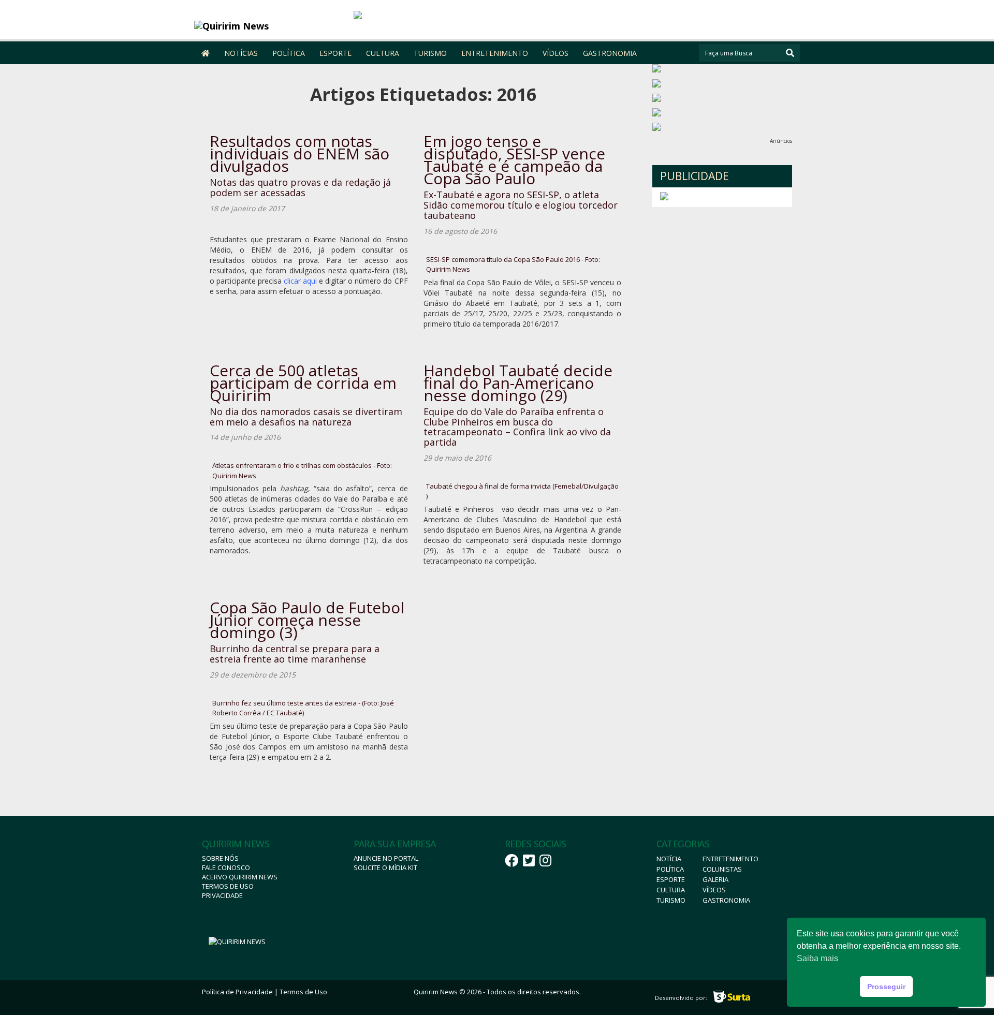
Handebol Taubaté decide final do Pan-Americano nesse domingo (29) (517, 383)
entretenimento (730, 858)
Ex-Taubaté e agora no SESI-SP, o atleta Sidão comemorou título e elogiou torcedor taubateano (520, 205)
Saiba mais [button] (817, 958)
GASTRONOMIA (610, 53)
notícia (668, 858)
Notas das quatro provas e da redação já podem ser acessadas (300, 187)
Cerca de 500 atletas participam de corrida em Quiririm (303, 383)
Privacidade (222, 895)
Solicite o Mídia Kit (385, 867)
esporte (670, 879)
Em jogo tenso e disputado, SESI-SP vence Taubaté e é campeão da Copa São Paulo (514, 159)
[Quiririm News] (270, 26)
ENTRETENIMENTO (494, 53)
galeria (715, 879)
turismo (670, 900)
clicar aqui (300, 281)
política (670, 869)
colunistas (722, 869)
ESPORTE (335, 53)
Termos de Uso (228, 886)
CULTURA (382, 53)
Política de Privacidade (237, 991)
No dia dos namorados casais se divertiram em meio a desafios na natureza (306, 416)
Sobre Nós (220, 858)
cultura (670, 889)
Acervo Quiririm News (239, 876)
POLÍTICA (288, 53)
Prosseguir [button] (886, 986)
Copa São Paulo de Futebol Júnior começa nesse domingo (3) (307, 620)
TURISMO (430, 53)
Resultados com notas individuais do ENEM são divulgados (299, 153)
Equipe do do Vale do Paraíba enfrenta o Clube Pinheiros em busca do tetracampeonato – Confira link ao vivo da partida (517, 426)
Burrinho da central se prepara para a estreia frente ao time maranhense (294, 653)
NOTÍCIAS (241, 53)
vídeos (714, 889)
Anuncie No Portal (386, 858)
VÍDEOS (555, 53)
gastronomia (726, 900)
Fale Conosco (226, 867)
